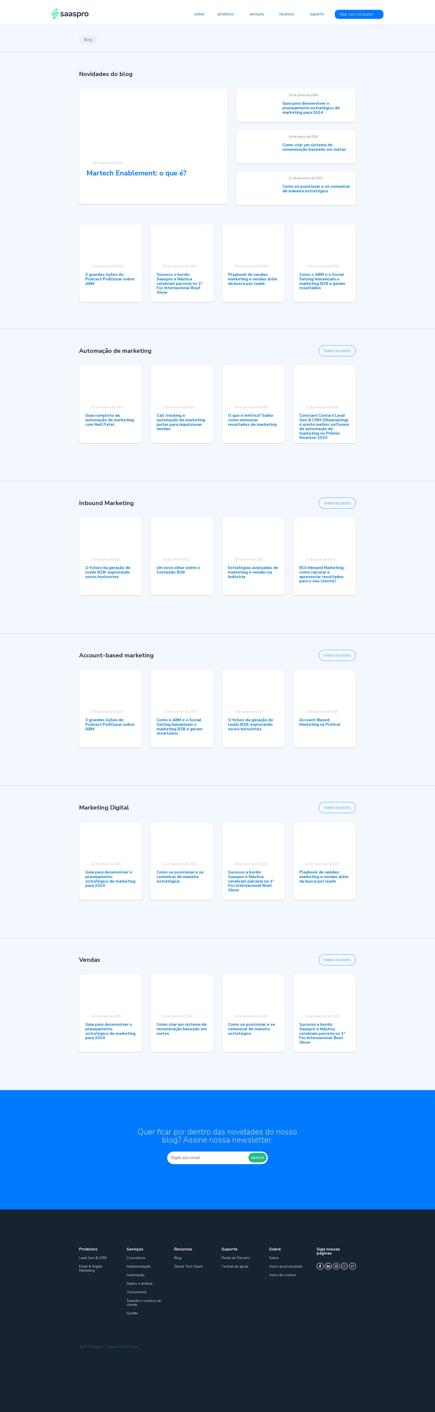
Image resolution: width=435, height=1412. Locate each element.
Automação (136, 1275)
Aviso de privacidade (285, 1266)
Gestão (132, 1313)
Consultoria (136, 1257)
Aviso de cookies (282, 1275)
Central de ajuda (235, 1266)
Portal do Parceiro (236, 1257)
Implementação (139, 1266)
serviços (256, 14)
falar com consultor (356, 14)
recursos (286, 14)
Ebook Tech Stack (188, 1266)
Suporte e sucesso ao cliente (144, 1302)
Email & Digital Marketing (90, 1268)
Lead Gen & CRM (92, 1257)
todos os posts (337, 351)
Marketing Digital (104, 808)
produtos (226, 14)
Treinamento (137, 1292)
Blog (178, 1257)
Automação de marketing (115, 351)
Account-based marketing (116, 655)
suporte (317, 14)
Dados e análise (140, 1283)
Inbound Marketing (106, 503)
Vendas (89, 960)
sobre (199, 14)
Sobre (274, 1257)
